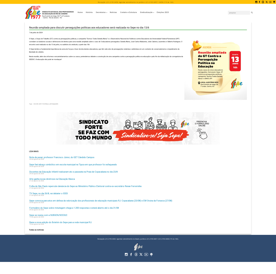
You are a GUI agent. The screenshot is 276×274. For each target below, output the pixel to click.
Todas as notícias (36, 230)
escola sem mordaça (41, 104)
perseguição (53, 104)
